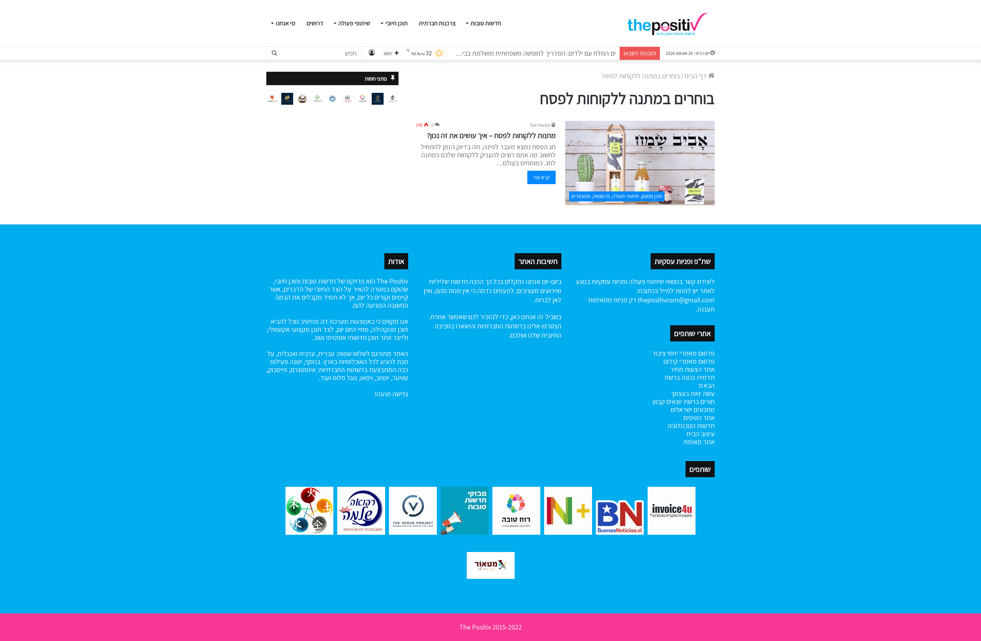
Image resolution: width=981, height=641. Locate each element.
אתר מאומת (699, 441)
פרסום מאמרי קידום (689, 361)
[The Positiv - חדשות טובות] (670, 23)
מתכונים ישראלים (693, 409)
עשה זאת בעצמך (693, 393)
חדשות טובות (486, 23)
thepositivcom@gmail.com (676, 299)
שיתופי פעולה (354, 23)
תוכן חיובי (397, 23)
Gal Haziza (540, 125)
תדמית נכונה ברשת (689, 377)
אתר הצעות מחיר (692, 369)
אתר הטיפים (699, 417)
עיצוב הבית (700, 433)
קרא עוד (541, 177)
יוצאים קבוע (667, 401)
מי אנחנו (285, 23)
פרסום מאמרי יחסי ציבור (683, 353)
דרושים (315, 23)
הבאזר (706, 385)
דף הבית (696, 75)
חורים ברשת (698, 401)
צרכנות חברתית (437, 23)
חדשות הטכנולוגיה (691, 425)
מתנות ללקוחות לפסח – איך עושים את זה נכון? (491, 135)
